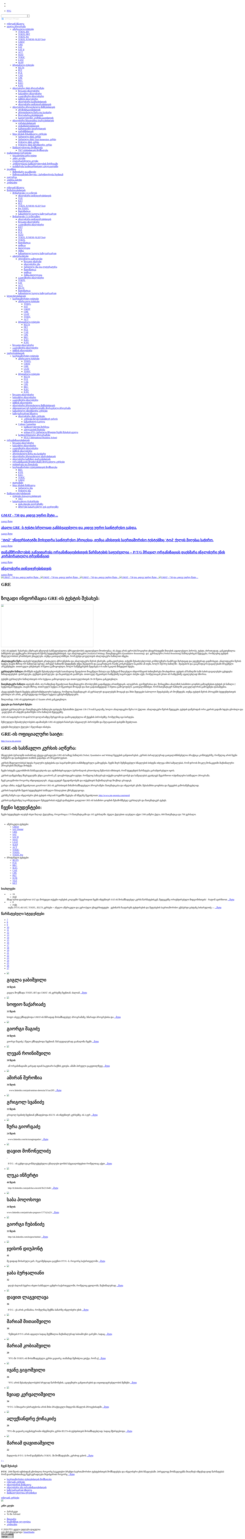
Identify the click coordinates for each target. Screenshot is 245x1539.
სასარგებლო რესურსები (25, 501)
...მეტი (231, 899)
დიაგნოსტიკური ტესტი (24, 155)
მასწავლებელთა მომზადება (27, 147)
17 (8, 945)
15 (8, 940)
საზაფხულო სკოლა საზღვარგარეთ (37, 214)
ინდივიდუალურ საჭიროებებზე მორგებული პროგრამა (41, 408)
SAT (20, 47)
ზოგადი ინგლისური (28, 91)
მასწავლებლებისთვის (18, 493)
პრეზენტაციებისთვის (29, 110)
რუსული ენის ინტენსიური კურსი (35, 145)
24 (8, 960)
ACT (20, 52)
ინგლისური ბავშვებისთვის (32, 101)
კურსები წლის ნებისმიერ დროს (41, 419)
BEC (20, 80)
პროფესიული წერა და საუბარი (34, 112)
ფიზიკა (22, 245)
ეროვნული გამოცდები (30, 259)
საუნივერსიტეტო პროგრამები (34, 435)
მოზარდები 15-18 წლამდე (26, 216)
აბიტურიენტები (20, 256)
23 (8, 958)
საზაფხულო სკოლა (34, 421)
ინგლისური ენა (32, 264)
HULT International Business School (40, 437)
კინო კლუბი (18, 158)
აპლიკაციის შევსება (34, 429)
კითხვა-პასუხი (14, 180)
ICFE (20, 85)
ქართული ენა (25, 488)
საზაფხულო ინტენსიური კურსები (29, 411)
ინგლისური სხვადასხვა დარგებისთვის (33, 120)
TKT (20, 499)
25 (8, 963)
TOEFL (21, 240)
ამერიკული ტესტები (23, 29)
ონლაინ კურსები (16, 1482)
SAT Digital (17, 829)
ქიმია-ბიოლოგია (33, 275)
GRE (20, 44)
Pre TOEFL (23, 208)
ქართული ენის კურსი (29, 137)
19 (8, 950)
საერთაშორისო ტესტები (25, 299)
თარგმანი (17, 482)
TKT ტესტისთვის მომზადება (33, 150)
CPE (20, 78)
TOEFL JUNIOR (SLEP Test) (32, 39)
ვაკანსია (11, 169)
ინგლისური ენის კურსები (31, 416)
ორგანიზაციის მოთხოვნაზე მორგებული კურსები (38, 462)
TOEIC (21, 57)
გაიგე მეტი (6, 521)
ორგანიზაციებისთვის (18, 440)
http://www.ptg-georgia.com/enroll (114, 795)
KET (20, 201)
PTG (9, 11)
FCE (20, 73)
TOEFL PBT (24, 34)
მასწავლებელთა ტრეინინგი (22, 1493)
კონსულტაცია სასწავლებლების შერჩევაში (35, 164)
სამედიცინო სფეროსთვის (32, 128)
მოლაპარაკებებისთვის (30, 115)
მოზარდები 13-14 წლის (24, 193)
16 (8, 943)
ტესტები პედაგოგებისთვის (26, 496)
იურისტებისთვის (27, 123)
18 (8, 948)
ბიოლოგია (24, 248)
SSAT (21, 55)
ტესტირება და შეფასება (25, 464)
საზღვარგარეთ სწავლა (25, 413)
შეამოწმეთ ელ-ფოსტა (19, 1522)
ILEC (20, 83)
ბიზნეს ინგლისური (28, 99)
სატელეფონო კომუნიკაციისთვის (35, 118)
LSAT (21, 60)
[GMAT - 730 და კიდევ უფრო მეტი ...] (21, 577)
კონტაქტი (12, 182)
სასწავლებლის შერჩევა (36, 427)
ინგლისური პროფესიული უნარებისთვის (34, 456)
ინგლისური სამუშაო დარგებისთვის (31, 459)
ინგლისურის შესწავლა (19, 1484)
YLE (20, 198)
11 (8, 930)
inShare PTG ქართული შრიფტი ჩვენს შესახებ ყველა (51, 432)
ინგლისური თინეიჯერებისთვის (34, 104)
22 (8, 955)
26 (8, 966)
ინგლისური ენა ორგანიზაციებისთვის (27, 1487)
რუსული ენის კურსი (28, 142)
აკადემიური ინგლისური (31, 96)
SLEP (21, 62)
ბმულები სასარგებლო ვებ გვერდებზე (38, 507)
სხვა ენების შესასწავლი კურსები (29, 134)
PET (20, 70)
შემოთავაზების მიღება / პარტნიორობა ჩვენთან (37, 174)
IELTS (21, 67)
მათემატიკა (24, 211)
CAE (20, 75)
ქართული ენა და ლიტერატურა (40, 267)
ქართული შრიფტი (12, 19)
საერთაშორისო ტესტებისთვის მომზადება (34, 467)
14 (8, 937)
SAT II (21, 49)
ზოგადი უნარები (32, 261)
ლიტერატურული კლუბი (25, 161)
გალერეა (12, 177)
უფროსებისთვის (15, 353)
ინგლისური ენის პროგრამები (28, 88)
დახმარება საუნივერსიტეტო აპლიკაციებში (35, 166)
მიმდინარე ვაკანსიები (24, 172)
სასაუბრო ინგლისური (30, 93)
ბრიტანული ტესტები (23, 65)
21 (8, 953)
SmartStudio (28, 1532)
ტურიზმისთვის (25, 131)
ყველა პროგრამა (16, 26)
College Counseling (27, 424)
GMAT (21, 42)
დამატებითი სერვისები (19, 153)
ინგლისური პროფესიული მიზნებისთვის (33, 107)
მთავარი (11, 1519)
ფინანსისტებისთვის (28, 126)
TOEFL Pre (23, 37)
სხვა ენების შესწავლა (23, 485)
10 (8, 927)
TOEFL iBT (23, 32)
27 (8, 968)
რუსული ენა (24, 491)
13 (8, 935)
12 (8, 932)
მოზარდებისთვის (16, 190)
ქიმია (21, 251)
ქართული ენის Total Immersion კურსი (37, 139)
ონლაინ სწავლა (15, 24)
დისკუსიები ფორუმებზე (30, 504)
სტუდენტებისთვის (16, 296)
